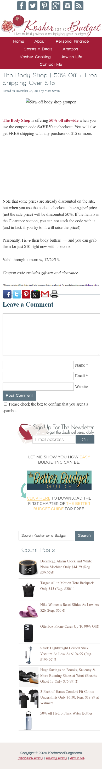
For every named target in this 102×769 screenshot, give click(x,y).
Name (80, 365)
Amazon (70, 49)
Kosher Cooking (35, 57)
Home (18, 41)
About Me (77, 758)
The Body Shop (16, 120)
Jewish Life (71, 57)
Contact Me (51, 64)
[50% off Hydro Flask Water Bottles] (29, 720)
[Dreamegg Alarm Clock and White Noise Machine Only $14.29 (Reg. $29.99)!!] (29, 568)
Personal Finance (72, 41)
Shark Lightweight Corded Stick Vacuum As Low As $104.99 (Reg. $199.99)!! (66, 653)
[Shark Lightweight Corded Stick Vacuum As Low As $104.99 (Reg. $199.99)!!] (29, 655)
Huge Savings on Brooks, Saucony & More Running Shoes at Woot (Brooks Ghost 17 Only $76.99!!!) (68, 675)
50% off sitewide (63, 120)
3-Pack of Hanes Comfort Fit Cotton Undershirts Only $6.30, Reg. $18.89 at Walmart (69, 697)
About (40, 41)
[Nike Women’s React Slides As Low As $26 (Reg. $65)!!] (29, 612)
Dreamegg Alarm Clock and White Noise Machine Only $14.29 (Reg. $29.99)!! (66, 566)
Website (81, 386)
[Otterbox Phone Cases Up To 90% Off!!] (29, 633)
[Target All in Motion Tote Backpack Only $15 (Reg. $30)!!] (29, 590)
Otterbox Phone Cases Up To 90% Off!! (69, 626)
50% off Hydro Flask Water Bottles (66, 713)
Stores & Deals (38, 49)
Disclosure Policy (30, 758)
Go (85, 439)
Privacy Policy (56, 758)
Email (80, 375)
